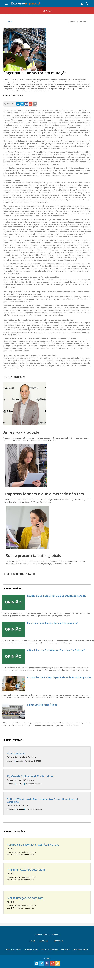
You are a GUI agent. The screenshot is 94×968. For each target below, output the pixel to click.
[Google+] (30, 103)
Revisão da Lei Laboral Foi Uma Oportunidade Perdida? (56, 595)
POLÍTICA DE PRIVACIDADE (49, 949)
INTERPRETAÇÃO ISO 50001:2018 (26, 869)
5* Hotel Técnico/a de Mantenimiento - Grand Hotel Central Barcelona (42, 800)
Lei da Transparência (80, 949)
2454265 (30, 780)
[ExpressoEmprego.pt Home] (25, 3)
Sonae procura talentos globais (33, 555)
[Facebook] (26, 103)
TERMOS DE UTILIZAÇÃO (13, 949)
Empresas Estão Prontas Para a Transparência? (52, 622)
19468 (33, 849)
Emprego (44, 940)
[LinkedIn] (18, 103)
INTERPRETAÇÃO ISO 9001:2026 (25, 898)
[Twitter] (22, 103)
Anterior (71, 21)
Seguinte (83, 21)
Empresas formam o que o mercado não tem (44, 493)
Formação (58, 940)
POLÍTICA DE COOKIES (31, 949)
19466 (25, 903)
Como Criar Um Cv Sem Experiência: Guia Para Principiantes (59, 677)
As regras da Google (21, 432)
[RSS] (57, 963)
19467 (26, 874)
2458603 (42, 804)
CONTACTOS (65, 949)
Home (32, 940)
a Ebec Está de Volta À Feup (42, 704)
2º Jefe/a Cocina (16, 753)
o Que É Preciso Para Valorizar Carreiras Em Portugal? (56, 650)
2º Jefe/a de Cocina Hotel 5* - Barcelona (30, 776)
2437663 (24, 757)
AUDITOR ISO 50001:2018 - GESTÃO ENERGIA (33, 844)
